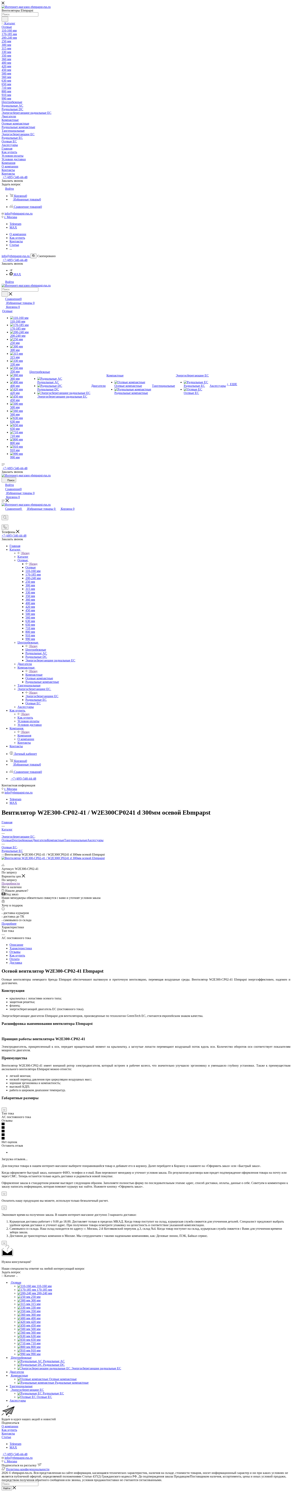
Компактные (34, 674)
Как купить (25, 717)
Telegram (15, 224)
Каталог (22, 556)
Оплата (14, 959)
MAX (13, 227)
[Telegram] (11, 270)
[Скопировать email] (33, 256)
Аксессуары (95, 840)
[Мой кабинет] (3, 513)
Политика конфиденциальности (27, 1469)
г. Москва (10, 217)
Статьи (6, 1437)
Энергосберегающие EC (41, 696)
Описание (16, 944)
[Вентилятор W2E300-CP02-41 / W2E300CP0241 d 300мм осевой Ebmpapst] (53, 858)
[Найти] (5, 19)
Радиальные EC (12, 851)
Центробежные (35, 649)
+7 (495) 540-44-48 (15, 177)
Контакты (8, 1433)
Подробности (11, 883)
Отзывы (15, 952)
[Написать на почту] (3, 522)
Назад (25, 553)
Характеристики (21, 948)
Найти (6, 1488)
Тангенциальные (75, 840)
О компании (10, 1426)
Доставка (16, 962)
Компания (24, 735)
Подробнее (9, 923)
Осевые (30, 567)
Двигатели (40, 840)
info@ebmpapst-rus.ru (19, 213)
